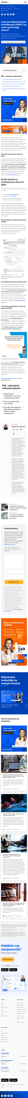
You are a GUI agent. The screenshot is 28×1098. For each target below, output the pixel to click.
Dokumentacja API (4, 1041)
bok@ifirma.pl (3, 1056)
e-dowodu (13, 196)
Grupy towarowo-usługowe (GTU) (9, 378)
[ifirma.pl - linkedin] (8, 1096)
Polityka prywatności (11, 1084)
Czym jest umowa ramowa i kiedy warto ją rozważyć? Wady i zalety (13, 814)
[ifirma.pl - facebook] (2, 1096)
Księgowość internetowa (21, 1011)
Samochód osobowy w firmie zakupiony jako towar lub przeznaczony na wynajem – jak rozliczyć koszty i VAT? (14, 904)
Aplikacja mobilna (20, 1022)
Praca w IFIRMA (4, 1007)
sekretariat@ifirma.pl (5, 1070)
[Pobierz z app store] (5, 969)
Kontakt (2, 1013)
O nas (2, 1003)
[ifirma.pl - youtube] (11, 1096)
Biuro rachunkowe (20, 1007)
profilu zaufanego (13, 194)
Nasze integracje (4, 1039)
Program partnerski (5, 1015)
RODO (8, 1086)
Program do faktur (20, 1013)
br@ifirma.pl (3, 1063)
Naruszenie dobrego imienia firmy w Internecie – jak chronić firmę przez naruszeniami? (12, 856)
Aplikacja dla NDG (20, 1018)
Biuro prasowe (4, 1011)
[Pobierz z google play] (13, 969)
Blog (2, 1030)
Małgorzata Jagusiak (7, 8)
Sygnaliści (3, 1086)
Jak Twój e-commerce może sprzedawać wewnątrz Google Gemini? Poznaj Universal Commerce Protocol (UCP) (13, 776)
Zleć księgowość (7, 959)
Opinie (2, 1009)
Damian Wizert (8, 789)
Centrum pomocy (4, 1033)
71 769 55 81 (23, 1063)
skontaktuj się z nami (9, 544)
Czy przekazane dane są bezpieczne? (12, 86)
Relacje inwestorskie (21, 1084)
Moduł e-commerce (21, 1015)
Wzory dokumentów (5, 1037)
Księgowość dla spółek (21, 1009)
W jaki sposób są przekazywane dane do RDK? (14, 81)
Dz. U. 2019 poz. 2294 (13, 174)
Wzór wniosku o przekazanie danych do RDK (14, 84)
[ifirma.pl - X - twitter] (5, 1096)
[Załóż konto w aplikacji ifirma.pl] (14, 109)
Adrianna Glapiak (8, 829)
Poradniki (3, 1035)
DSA (11, 1086)
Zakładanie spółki (20, 1005)
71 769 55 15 (23, 1056)
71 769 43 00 (23, 1070)
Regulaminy (3, 1084)
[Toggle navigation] (25, 2)
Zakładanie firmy (20, 1003)
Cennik (2, 1005)
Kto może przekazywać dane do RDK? (12, 79)
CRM (18, 1020)
